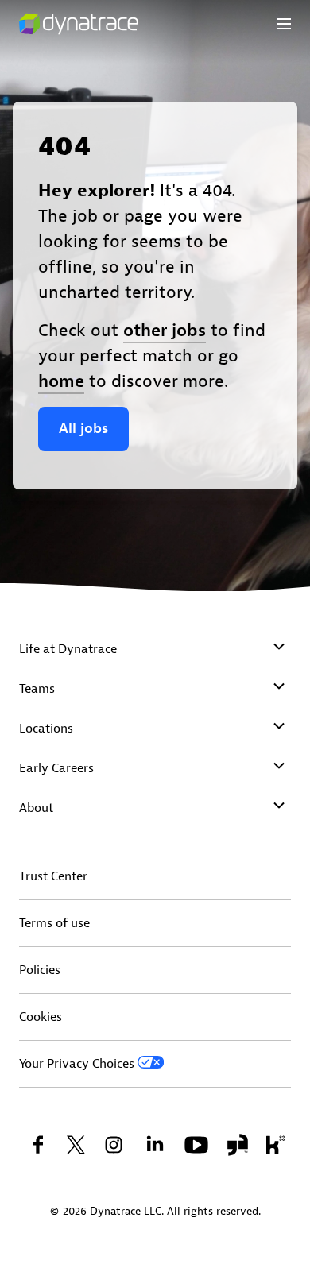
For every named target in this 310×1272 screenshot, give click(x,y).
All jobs (83, 428)
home (61, 381)
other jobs (164, 330)
